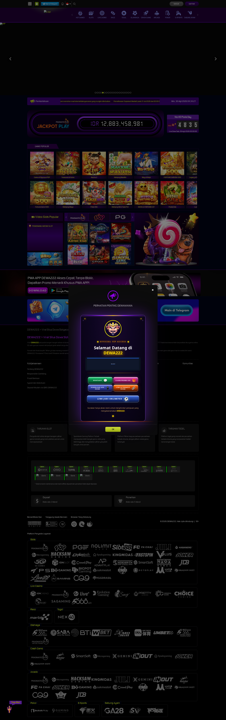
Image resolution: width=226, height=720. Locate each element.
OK (113, 429)
